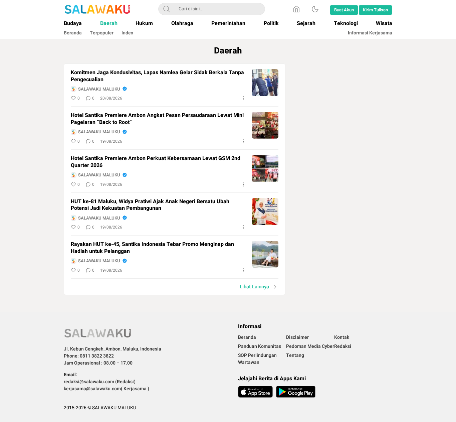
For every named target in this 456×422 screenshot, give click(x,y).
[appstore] (255, 392)
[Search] (167, 9)
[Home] (296, 9)
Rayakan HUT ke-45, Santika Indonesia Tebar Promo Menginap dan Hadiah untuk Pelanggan (152, 248)
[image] (265, 82)
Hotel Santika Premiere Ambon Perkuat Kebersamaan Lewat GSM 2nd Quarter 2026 (155, 162)
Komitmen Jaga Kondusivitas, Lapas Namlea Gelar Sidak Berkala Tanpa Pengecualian (157, 76)
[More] (243, 98)
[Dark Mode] (315, 9)
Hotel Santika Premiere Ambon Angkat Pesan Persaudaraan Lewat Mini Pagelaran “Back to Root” (157, 119)
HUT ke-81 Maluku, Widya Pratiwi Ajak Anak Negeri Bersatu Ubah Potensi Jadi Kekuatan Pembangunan (150, 205)
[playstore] (295, 392)
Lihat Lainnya (254, 286)
